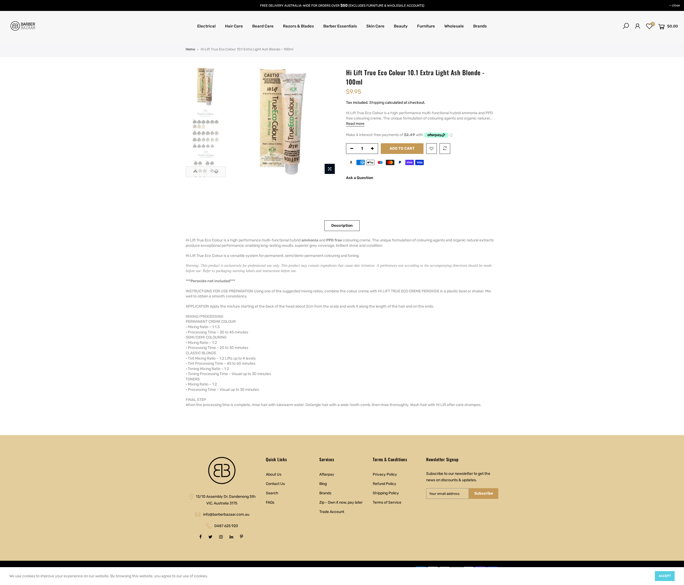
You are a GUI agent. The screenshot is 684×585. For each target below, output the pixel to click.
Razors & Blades (298, 26)
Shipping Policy (386, 493)
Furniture (426, 26)
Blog (323, 483)
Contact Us (275, 483)
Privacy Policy (385, 474)
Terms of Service (387, 502)
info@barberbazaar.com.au (226, 514)
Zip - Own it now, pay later (341, 502)
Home (190, 49)
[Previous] (238, 122)
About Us (273, 474)
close (676, 5)
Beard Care (263, 26)
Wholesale (454, 26)
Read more (355, 123)
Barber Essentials (340, 26)
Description (342, 225)
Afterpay (326, 474)
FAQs (270, 502)
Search (272, 493)
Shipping (376, 102)
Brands (480, 26)
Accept (665, 576)
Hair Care (234, 26)
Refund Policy (384, 483)
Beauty (401, 26)
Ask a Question (359, 178)
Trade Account (331, 512)
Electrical (206, 26)
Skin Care (375, 26)
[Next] (328, 122)
